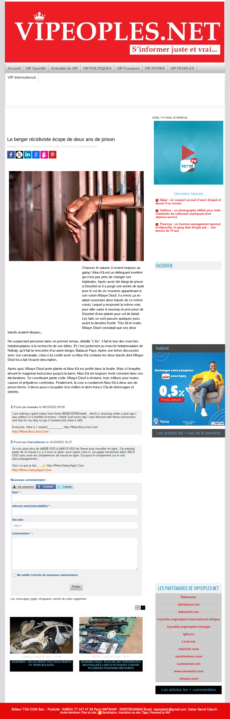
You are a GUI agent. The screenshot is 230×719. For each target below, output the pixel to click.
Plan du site (89, 712)
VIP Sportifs (36, 68)
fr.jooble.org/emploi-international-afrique (188, 619)
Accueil (14, 68)
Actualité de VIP (64, 68)
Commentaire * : (22, 533)
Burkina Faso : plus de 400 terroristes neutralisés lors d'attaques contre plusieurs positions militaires (111, 665)
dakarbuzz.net (188, 604)
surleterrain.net (188, 663)
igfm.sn (188, 634)
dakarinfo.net (188, 612)
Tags (145, 712)
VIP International (22, 77)
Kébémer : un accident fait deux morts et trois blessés (41, 663)
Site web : (18, 519)
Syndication (109, 712)
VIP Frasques (128, 68)
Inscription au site (129, 712)
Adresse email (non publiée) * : (31, 506)
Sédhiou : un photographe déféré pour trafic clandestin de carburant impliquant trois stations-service (188, 201)
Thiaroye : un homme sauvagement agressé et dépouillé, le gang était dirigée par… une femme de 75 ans (188, 215)
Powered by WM (160, 712)
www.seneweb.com (188, 671)
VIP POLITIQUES (97, 68)
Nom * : (16, 492)
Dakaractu (188, 597)
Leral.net (188, 641)
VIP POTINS (155, 68)
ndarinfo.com (188, 649)
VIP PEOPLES (182, 68)
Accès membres (70, 712)
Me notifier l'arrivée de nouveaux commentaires (47, 575)
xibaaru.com (188, 678)
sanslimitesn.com (188, 656)
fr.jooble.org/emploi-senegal (188, 626)
